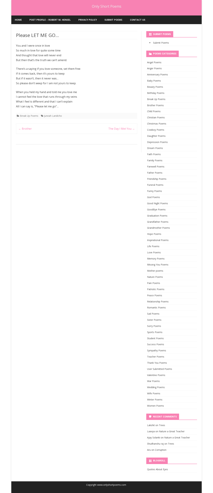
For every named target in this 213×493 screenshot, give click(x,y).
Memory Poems (156, 258)
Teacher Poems (155, 356)
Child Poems (154, 111)
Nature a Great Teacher (172, 431)
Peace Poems (154, 295)
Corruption (160, 449)
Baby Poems (154, 80)
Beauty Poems (155, 86)
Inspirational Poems (158, 240)
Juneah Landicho (53, 115)
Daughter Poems (156, 135)
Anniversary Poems (157, 74)
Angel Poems (154, 62)
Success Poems (155, 344)
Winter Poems (154, 399)
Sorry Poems (154, 326)
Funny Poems (154, 191)
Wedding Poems (156, 387)
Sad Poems (153, 313)
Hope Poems (154, 234)
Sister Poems (154, 319)
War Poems (153, 381)
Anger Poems (154, 68)
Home (18, 19)
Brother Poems (155, 105)
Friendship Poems (156, 178)
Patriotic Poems (155, 289)
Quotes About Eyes (157, 469)
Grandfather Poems (157, 221)
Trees (162, 425)
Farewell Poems (155, 166)
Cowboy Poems (155, 129)
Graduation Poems (157, 215)
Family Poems (154, 160)
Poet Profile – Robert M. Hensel (50, 19)
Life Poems (153, 246)
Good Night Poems (157, 203)
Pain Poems (153, 283)
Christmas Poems (156, 123)
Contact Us (137, 19)
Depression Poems (157, 142)
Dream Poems (155, 148)
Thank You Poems (157, 362)
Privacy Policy (87, 19)
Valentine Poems (156, 375)
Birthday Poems (155, 93)
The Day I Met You (121, 128)
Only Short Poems (106, 6)
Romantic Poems (156, 307)
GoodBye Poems (156, 209)
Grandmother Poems (158, 227)
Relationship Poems (158, 301)
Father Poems (154, 172)
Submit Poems (113, 19)
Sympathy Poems (156, 350)
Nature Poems (155, 276)
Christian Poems (156, 117)
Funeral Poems (155, 184)
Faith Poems (154, 154)
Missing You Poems (157, 264)
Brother (25, 128)
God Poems (153, 197)
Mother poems (155, 270)
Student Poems (155, 338)
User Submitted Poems (159, 368)
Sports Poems (154, 332)
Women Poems (155, 405)
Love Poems (154, 252)
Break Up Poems (29, 115)
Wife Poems (153, 393)
